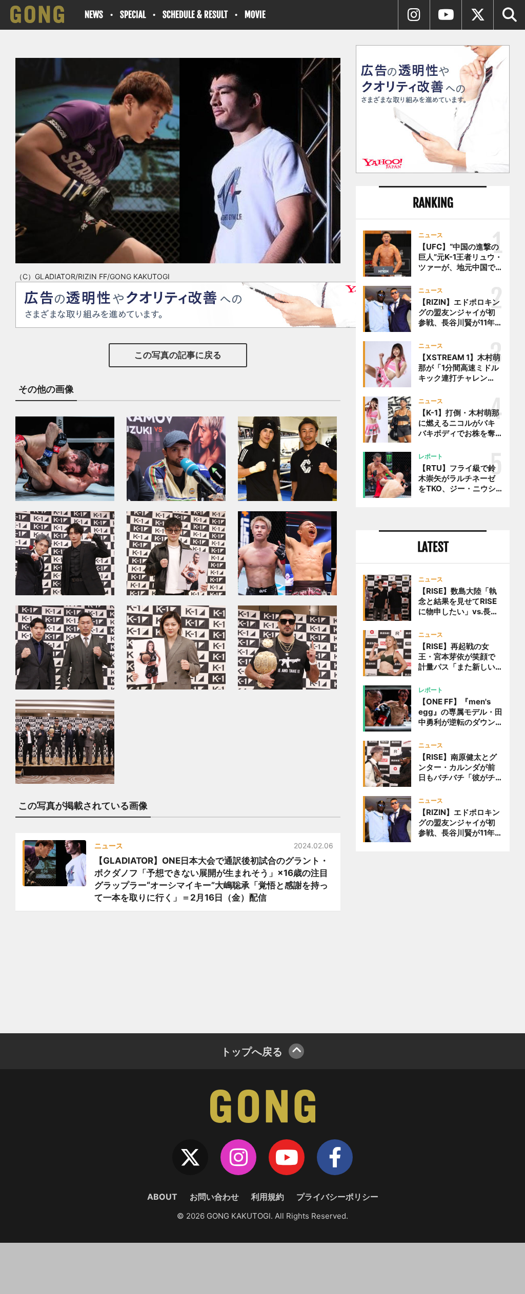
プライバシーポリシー (337, 1197)
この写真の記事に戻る (177, 355)
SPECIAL (133, 14)
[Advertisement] (433, 938)
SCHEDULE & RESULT (195, 14)
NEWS (94, 14)
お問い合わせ (214, 1197)
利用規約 (267, 1197)
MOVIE (255, 14)
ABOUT (162, 1197)
